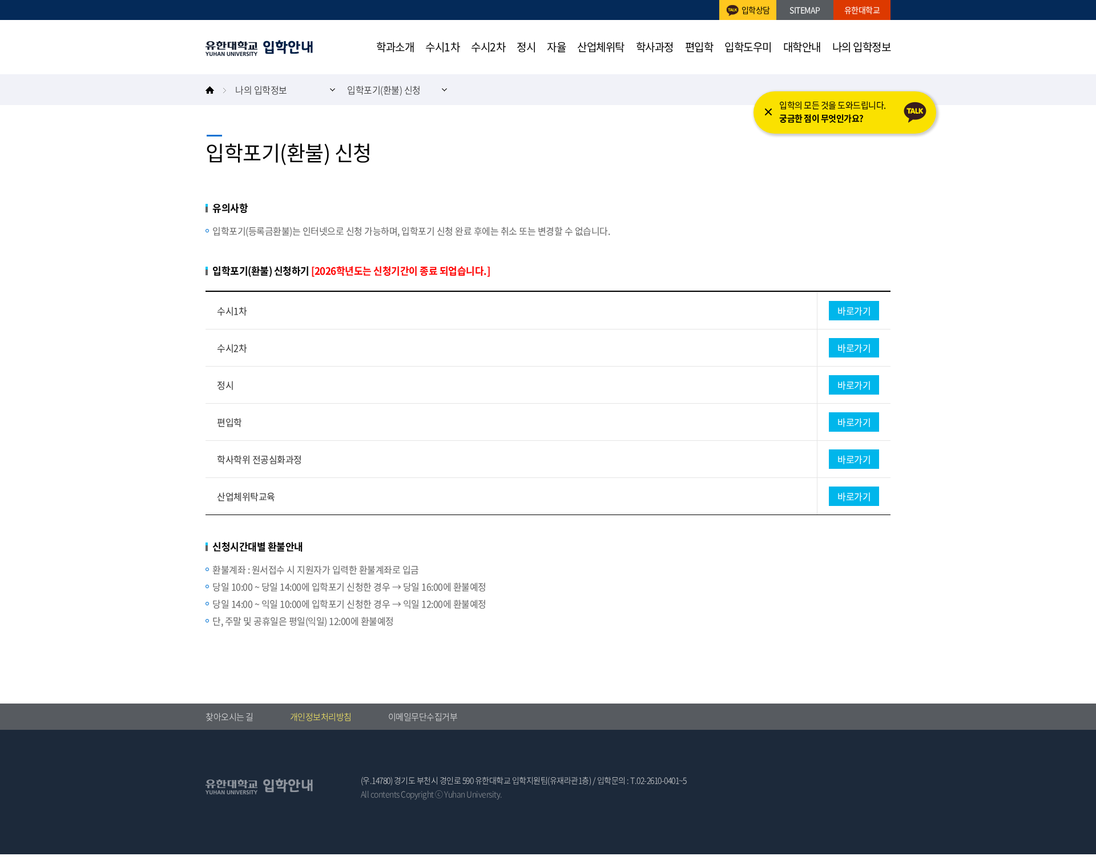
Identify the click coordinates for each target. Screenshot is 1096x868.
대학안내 (802, 47)
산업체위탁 (600, 47)
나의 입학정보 (861, 47)
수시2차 (488, 47)
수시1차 (442, 47)
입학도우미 (748, 47)
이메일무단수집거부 (423, 716)
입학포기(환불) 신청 (384, 90)
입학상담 (756, 9)
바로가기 (854, 311)
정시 (526, 47)
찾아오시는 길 (229, 716)
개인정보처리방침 (321, 716)
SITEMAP (804, 9)
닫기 (768, 111)
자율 (556, 47)
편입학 (699, 47)
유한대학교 (259, 48)
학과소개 (395, 47)
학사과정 (655, 47)
